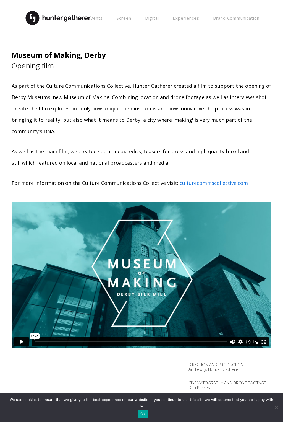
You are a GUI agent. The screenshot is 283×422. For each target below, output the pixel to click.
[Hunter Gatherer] (58, 14)
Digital (152, 18)
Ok (142, 413)
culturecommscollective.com (214, 183)
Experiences (186, 18)
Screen (124, 18)
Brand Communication (236, 18)
